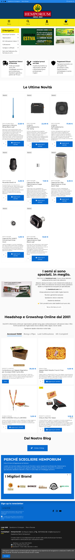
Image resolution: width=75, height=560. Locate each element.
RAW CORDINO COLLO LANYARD (14, 418)
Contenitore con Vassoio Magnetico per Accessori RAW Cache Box (15, 371)
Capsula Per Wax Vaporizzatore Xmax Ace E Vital (58, 184)
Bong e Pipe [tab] (30, 334)
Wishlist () (71, 1)
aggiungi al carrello (16, 143)
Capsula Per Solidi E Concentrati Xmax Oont (9, 240)
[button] (37, 43)
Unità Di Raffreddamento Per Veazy (57, 127)
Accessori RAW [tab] (14, 334)
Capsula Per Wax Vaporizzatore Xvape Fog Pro (34, 184)
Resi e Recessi (25, 1)
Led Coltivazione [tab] (46, 334)
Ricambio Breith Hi (9, 182)
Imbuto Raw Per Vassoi (47, 418)
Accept (6, 556)
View (5, 381)
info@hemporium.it (54, 532)
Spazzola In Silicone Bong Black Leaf (9, 126)
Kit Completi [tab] (62, 334)
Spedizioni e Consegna (14, 1)
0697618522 (41, 532)
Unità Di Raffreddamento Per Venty (33, 127)
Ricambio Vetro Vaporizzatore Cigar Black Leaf (34, 240)
